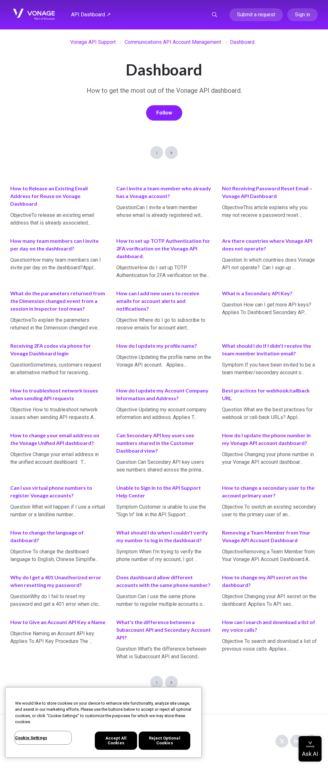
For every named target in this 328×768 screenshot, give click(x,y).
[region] (103, 722)
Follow (164, 113)
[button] (214, 14)
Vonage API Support (93, 42)
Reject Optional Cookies (164, 741)
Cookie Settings (31, 737)
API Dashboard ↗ (91, 15)
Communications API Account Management (173, 42)
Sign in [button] (302, 15)
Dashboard (242, 42)
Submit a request (256, 15)
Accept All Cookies (116, 741)
